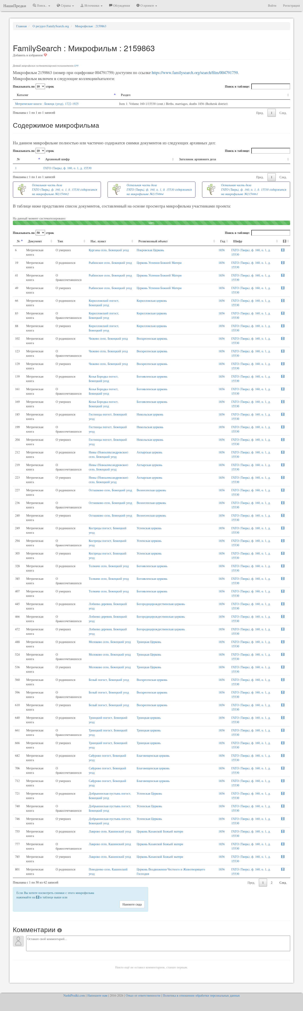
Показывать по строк (33, 86)
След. (283, 113)
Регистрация (291, 5)
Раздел (125, 94)
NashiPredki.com (74, 995)
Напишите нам (97, 995)
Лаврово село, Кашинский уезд (110, 831)
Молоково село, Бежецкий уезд (110, 642)
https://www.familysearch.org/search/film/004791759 (195, 72)
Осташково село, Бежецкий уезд (110, 490)
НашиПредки (14, 5)
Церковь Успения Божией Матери (159, 263)
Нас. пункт (98, 241)
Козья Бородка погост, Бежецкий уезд (103, 378)
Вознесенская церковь (151, 490)
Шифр (237, 241)
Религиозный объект (153, 241)
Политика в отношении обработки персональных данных (201, 995)
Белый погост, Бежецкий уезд (109, 680)
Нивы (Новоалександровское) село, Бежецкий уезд (108, 454)
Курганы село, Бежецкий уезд (109, 250)
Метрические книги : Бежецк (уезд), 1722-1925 (47, 104)
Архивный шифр (57, 159)
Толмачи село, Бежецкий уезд (109, 566)
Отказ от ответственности (143, 995)
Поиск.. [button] (42, 5)
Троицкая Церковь (149, 642)
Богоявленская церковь (152, 376)
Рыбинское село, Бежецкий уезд (110, 263)
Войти (272, 5)
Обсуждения (121, 5)
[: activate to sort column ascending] (284, 241)
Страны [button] (66, 5)
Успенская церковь (149, 528)
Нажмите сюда (132, 904)
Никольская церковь (150, 414)
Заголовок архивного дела (197, 159)
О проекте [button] (147, 5)
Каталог (22, 94)
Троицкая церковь (149, 717)
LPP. (76, 65)
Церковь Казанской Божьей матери (160, 831)
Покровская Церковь (150, 250)
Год (222, 241)
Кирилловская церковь (152, 300)
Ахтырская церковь (149, 452)
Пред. (260, 113)
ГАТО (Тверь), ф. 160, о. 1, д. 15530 (67, 168)
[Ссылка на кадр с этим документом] (282, 250)
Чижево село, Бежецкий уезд (108, 338)
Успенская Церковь (149, 793)
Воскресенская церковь (152, 338)
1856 (221, 250)
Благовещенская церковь (153, 755)
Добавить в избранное (28, 55)
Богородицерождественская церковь (161, 604)
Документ (35, 241)
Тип (60, 241)
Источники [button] (92, 5)
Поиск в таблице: (237, 86)
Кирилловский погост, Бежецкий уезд (104, 302)
